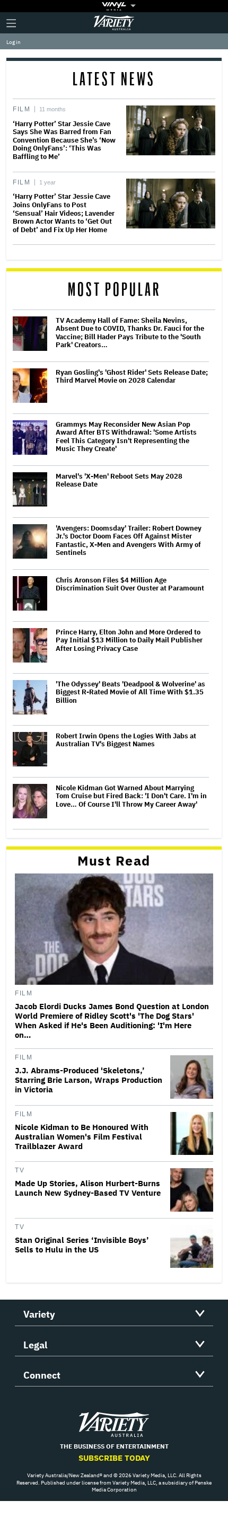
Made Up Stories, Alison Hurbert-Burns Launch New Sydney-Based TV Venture (88, 1188)
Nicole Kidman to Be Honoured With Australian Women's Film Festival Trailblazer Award (81, 1137)
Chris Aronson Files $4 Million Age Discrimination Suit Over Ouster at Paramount (130, 584)
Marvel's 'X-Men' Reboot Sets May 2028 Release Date (119, 480)
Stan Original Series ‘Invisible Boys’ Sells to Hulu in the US (82, 1245)
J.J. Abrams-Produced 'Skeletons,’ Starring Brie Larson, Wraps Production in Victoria (88, 1080)
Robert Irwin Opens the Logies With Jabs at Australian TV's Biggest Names (126, 740)
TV (19, 1170)
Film (21, 109)
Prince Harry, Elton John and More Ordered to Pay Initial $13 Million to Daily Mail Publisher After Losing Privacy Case (129, 640)
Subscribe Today (114, 1458)
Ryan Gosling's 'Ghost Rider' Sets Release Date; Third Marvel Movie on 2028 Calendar (132, 376)
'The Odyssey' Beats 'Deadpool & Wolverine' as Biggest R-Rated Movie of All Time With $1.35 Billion (130, 692)
